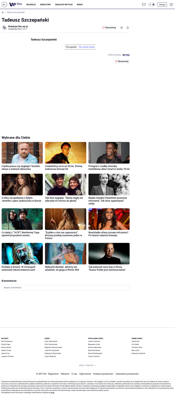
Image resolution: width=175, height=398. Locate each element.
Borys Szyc (135, 350)
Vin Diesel (135, 344)
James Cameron (94, 341)
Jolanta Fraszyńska (52, 350)
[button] (151, 4)
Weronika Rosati (94, 350)
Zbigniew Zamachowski (53, 347)
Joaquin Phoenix (7, 356)
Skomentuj (110, 27)
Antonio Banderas (94, 347)
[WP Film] (17, 4)
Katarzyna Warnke (138, 353)
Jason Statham (50, 356)
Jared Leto (135, 341)
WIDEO (80, 4)
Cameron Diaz (137, 347)
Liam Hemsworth (51, 341)
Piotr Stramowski (51, 344)
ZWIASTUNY (45, 4)
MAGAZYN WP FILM (63, 4)
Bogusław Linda (94, 344)
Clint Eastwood (6, 341)
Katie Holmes (6, 347)
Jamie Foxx (5, 353)
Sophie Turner (6, 350)
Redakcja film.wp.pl (18, 26)
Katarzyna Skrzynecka (53, 353)
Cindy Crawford (94, 356)
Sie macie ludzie (87, 47)
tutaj (52, 392)
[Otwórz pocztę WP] (144, 4)
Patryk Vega (5, 344)
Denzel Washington (95, 353)
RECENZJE (31, 4)
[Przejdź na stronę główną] (4, 6)
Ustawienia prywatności (127, 374)
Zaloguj (162, 4)
